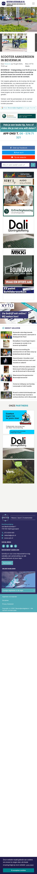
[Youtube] (12, 546)
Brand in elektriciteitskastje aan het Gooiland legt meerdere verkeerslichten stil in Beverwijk (24, 395)
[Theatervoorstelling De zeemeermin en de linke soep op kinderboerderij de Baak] (6, 352)
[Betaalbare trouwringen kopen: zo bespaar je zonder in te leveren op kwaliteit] (6, 343)
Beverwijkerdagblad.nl (16, 2)
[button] (1, 43)
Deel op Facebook (20, 148)
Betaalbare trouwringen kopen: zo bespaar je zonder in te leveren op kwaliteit (24, 343)
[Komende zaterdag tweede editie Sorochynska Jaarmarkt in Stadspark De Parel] (6, 335)
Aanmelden (7, 563)
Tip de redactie (20, 157)
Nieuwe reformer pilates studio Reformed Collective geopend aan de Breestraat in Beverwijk (24, 369)
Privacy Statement (8, 604)
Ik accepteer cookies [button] (18, 870)
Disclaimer (5, 600)
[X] (8, 546)
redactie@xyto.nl (10, 535)
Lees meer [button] (30, 865)
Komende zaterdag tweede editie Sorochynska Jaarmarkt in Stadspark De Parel (24, 334)
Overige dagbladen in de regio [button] (13, 590)
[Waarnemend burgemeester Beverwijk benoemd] (6, 378)
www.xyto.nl (8, 538)
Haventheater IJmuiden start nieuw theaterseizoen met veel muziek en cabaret (24, 360)
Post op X (19, 152)
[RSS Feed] (16, 546)
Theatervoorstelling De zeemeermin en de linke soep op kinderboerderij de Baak (24, 352)
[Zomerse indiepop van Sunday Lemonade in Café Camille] (6, 386)
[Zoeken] (33, 165)
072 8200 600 (9, 533)
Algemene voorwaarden (9, 597)
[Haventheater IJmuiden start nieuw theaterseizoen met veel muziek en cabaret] (6, 361)
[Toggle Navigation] (33, 3)
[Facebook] (4, 546)
